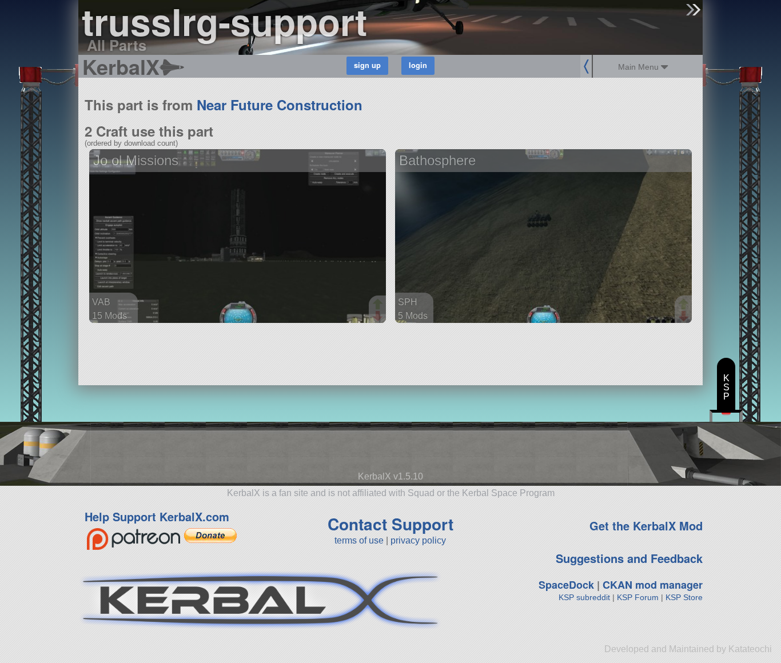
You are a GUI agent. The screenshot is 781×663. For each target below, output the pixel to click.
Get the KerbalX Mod (646, 525)
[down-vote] (379, 316)
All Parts (116, 44)
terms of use (359, 540)
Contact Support (390, 524)
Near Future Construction (279, 104)
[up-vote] (379, 305)
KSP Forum (638, 597)
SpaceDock (566, 584)
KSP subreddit (584, 597)
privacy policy (418, 540)
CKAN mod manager (653, 584)
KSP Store (684, 597)
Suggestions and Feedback (629, 558)
